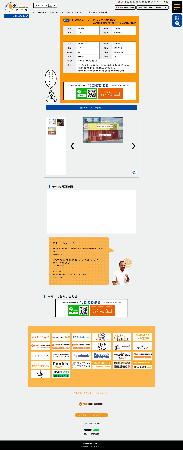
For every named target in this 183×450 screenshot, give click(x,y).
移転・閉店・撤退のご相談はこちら (152, 7)
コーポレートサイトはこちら (91, 415)
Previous (72, 146)
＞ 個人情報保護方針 (91, 424)
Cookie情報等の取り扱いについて (91, 446)
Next (133, 146)
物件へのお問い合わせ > (91, 107)
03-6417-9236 (57, 277)
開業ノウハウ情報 (127, 7)
